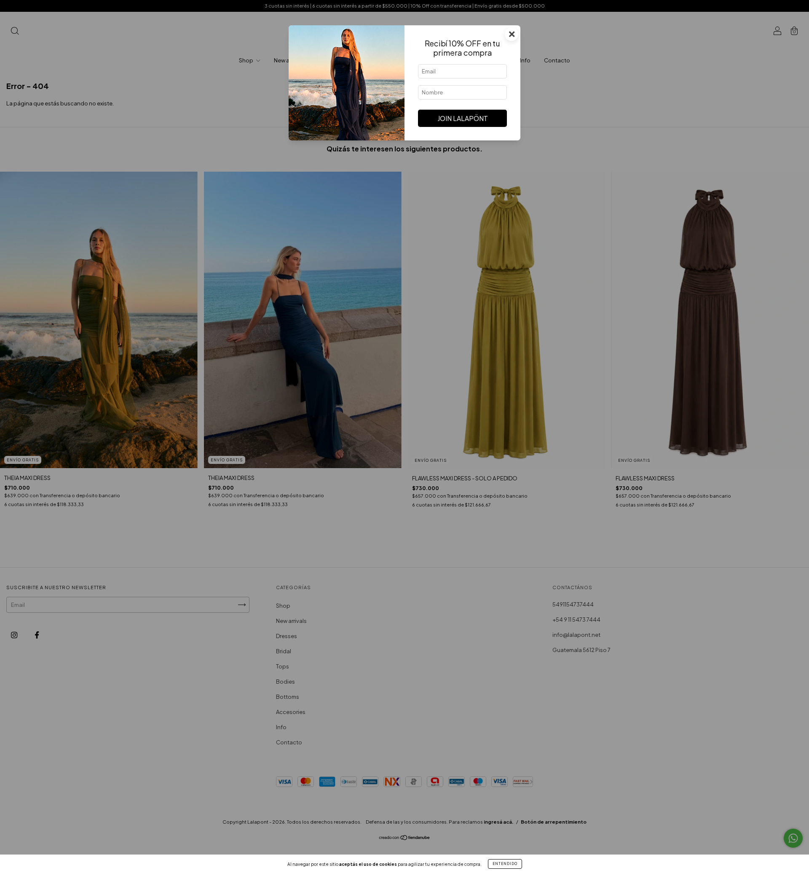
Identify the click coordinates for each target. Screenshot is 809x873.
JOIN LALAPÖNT (462, 118)
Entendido (505, 864)
